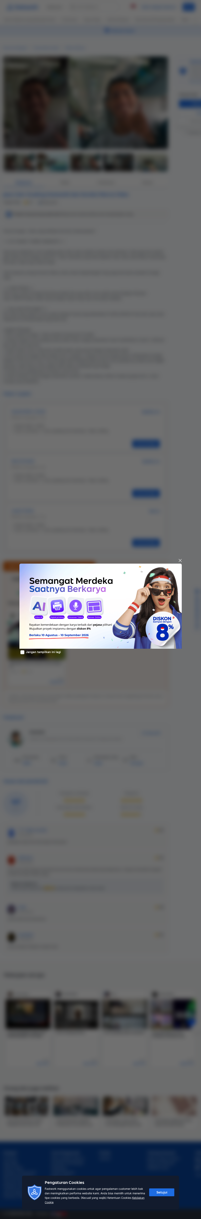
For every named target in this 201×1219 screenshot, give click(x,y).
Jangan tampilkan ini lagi (43, 652)
